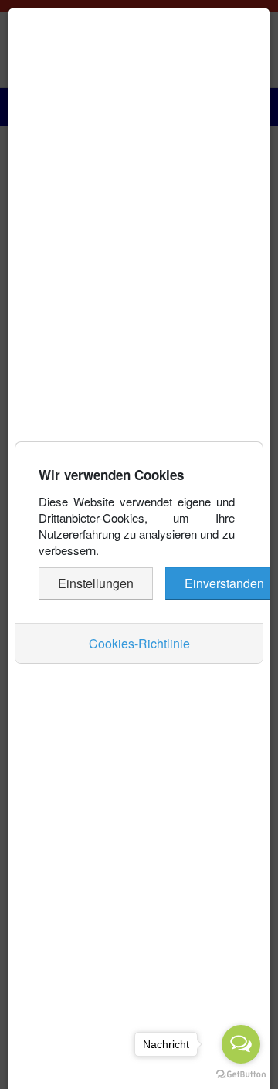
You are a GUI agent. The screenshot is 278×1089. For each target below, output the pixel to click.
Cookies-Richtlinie (139, 643)
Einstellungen (96, 583)
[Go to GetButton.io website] (241, 1073)
